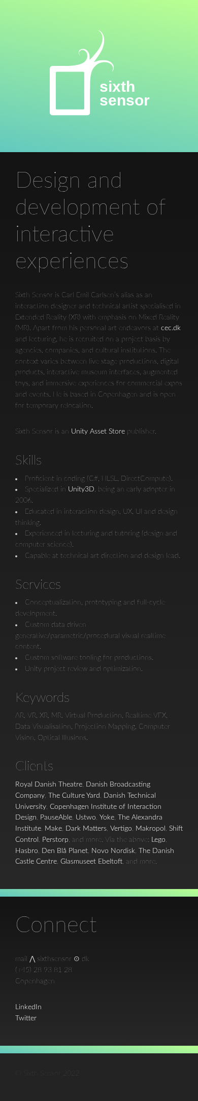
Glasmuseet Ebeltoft (91, 861)
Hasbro (26, 851)
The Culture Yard (74, 795)
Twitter (26, 1018)
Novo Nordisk (113, 851)
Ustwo (86, 817)
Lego (158, 839)
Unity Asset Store (98, 431)
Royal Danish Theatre (48, 784)
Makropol (151, 828)
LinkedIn (28, 1007)
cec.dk (171, 328)
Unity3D (81, 489)
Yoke (107, 817)
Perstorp (55, 839)
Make (53, 828)
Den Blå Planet (65, 851)
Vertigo (121, 828)
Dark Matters (86, 828)
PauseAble (56, 817)
